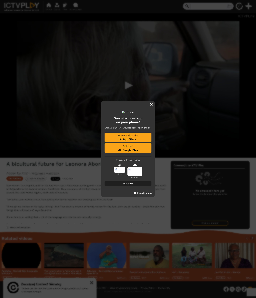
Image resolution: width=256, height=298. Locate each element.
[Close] (151, 104)
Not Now (128, 183)
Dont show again (145, 193)
